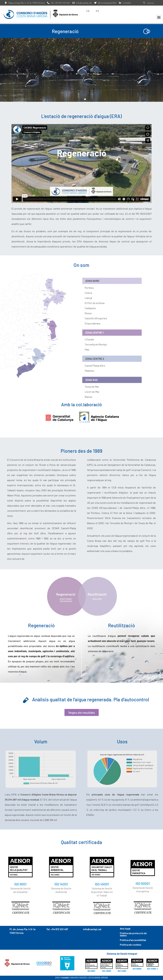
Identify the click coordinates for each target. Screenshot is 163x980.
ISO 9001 (20, 884)
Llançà (88, 297)
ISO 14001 (61, 884)
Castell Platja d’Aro (95, 365)
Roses (88, 313)
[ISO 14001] (61, 867)
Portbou (89, 287)
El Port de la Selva (94, 302)
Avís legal (125, 928)
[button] (158, 17)
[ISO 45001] (102, 867)
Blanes (88, 396)
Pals (87, 349)
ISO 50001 (143, 883)
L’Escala (89, 339)
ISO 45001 (102, 884)
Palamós (89, 370)
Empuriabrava (92, 323)
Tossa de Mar (92, 386)
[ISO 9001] (20, 867)
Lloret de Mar (92, 391)
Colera (88, 292)
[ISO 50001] (143, 868)
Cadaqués (90, 308)
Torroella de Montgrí (96, 344)
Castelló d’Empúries (96, 318)
